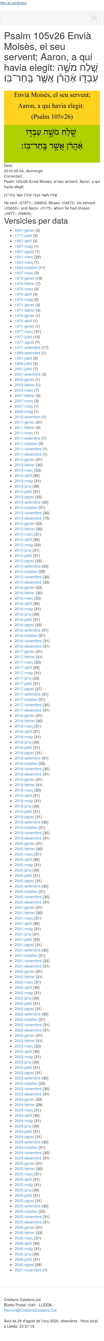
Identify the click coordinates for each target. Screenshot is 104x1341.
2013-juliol (23, 491)
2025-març (24, 1174)
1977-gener (24, 326)
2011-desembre (28, 454)
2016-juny (23, 614)
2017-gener (24, 651)
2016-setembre (28, 630)
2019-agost (24, 816)
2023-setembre (28, 1078)
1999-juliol (23, 363)
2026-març (24, 1237)
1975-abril (23, 320)
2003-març (24, 390)
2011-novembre (28, 448)
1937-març (24, 272)
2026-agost (24, 1264)
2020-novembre (28, 896)
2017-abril (23, 667)
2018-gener (24, 715)
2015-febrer (25, 528)
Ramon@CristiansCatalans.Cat (30, 1310)
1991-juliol (23, 358)
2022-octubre (26, 1019)
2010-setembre (28, 416)
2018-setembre (28, 758)
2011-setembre (28, 438)
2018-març (24, 726)
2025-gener (24, 1163)
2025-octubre (26, 1211)
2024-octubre (26, 1147)
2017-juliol (23, 683)
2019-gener (24, 779)
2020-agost (24, 880)
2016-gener (24, 587)
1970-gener (24, 278)
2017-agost (24, 688)
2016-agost (24, 624)
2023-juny (23, 1062)
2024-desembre (28, 1158)
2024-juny (23, 1126)
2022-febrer (25, 976)
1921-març (24, 256)
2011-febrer (25, 427)
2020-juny (23, 870)
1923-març (24, 262)
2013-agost (24, 496)
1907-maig (24, 246)
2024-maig (24, 1120)
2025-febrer (25, 1168)
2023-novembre (28, 1088)
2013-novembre (28, 512)
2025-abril (23, 1179)
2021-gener (24, 907)
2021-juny (23, 934)
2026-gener (24, 1227)
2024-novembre (28, 1152)
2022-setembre (28, 1014)
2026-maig (24, 1248)
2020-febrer (25, 848)
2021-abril (23, 923)
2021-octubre (26, 955)
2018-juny (23, 742)
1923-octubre (26, 267)
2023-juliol (23, 1067)
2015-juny (23, 550)
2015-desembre (28, 582)
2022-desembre (28, 1030)
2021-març (24, 918)
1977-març (24, 331)
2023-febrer (25, 1040)
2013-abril (23, 475)
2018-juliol (23, 747)
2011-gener (24, 422)
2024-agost (24, 1136)
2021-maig (24, 928)
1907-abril (23, 240)
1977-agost (24, 342)
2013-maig (24, 480)
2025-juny (23, 1190)
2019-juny (23, 806)
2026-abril (23, 1243)
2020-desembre (28, 902)
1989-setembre (28, 352)
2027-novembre (28, 1269)
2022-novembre (28, 1024)
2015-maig (24, 544)
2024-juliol (23, 1131)
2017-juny (23, 678)
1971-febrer (25, 310)
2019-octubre (26, 827)
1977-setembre (28, 347)
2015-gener (24, 523)
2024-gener (24, 1099)
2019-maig (24, 800)
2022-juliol (23, 1003)
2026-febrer (25, 1232)
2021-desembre (28, 966)
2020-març (24, 854)
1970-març (24, 288)
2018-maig (24, 736)
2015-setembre (28, 566)
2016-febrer (25, 592)
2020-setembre (28, 886)
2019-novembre (28, 832)
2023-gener (24, 1035)
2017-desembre (28, 710)
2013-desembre (28, 518)
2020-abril (23, 859)
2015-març (24, 534)
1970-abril (23, 294)
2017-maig (24, 672)
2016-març (24, 598)
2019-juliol (23, 811)
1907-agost (24, 251)
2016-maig (24, 608)
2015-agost (24, 560)
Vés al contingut (13, 2)
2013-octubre (26, 507)
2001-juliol (23, 368)
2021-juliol (23, 939)
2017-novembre (28, 704)
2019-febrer (25, 784)
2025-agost (24, 1200)
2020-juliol (23, 875)
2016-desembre (28, 646)
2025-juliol (23, 1195)
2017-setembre (28, 694)
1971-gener (24, 304)
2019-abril (23, 795)
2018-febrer (25, 720)
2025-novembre (28, 1216)
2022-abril (23, 987)
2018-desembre (28, 774)
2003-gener (24, 379)
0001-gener (24, 230)
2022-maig (24, 992)
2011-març (24, 432)
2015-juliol (23, 555)
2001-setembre (28, 374)
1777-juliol (23, 235)
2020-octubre (26, 891)
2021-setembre (28, 950)
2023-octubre (26, 1083)
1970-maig (24, 299)
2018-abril (23, 731)
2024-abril (23, 1115)
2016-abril (23, 603)
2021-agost (24, 944)
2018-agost (24, 752)
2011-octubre (26, 443)
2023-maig (24, 1056)
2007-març (24, 400)
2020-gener (24, 843)
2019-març (24, 790)
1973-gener (24, 315)
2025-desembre (28, 1221)
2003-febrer (25, 384)
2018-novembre (28, 768)
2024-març (24, 1110)
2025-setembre (28, 1205)
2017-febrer (25, 656)
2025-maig (24, 1184)
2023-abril (23, 1051)
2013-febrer (25, 464)
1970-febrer (25, 283)
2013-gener (24, 459)
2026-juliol (23, 1259)
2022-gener (24, 971)
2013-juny (23, 486)
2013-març (24, 470)
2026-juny (23, 1253)
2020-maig (24, 864)
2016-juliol (23, 619)
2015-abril (23, 539)
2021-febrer (25, 912)
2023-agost (24, 1072)
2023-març (24, 1046)
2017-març (24, 662)
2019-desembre (28, 838)
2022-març (24, 982)
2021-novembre (28, 960)
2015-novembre (28, 576)
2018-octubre (26, 763)
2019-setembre (28, 822)
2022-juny (23, 998)
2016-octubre (26, 635)
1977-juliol (23, 336)
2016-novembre (28, 640)
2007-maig (24, 406)
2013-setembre (28, 502)
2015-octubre (26, 571)
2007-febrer (25, 395)
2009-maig (24, 411)
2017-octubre (26, 699)
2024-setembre (28, 1142)
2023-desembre (28, 1094)
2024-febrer (25, 1104)
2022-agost (24, 1008)
